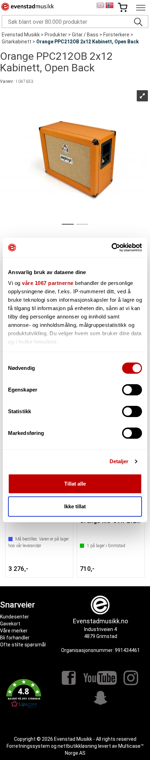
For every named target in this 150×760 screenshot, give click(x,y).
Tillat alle (75, 484)
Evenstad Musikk (21, 34)
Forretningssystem (28, 746)
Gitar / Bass (85, 34)
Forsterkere (116, 34)
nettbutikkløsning (77, 746)
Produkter (56, 34)
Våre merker (14, 630)
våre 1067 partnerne (48, 283)
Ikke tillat (75, 506)
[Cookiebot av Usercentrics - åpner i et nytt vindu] (111, 247)
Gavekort (10, 623)
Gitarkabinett (16, 41)
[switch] (132, 389)
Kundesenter (14, 616)
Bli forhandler (15, 637)
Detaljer (119, 461)
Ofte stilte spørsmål (23, 644)
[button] (24, 693)
